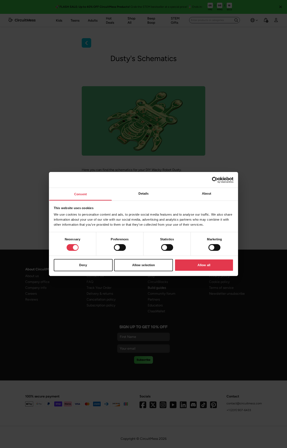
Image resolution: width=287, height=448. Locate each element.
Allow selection (143, 265)
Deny (83, 265)
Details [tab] (143, 193)
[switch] (120, 247)
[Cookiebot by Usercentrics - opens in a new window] (215, 180)
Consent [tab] (80, 194)
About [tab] (206, 193)
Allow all (203, 265)
